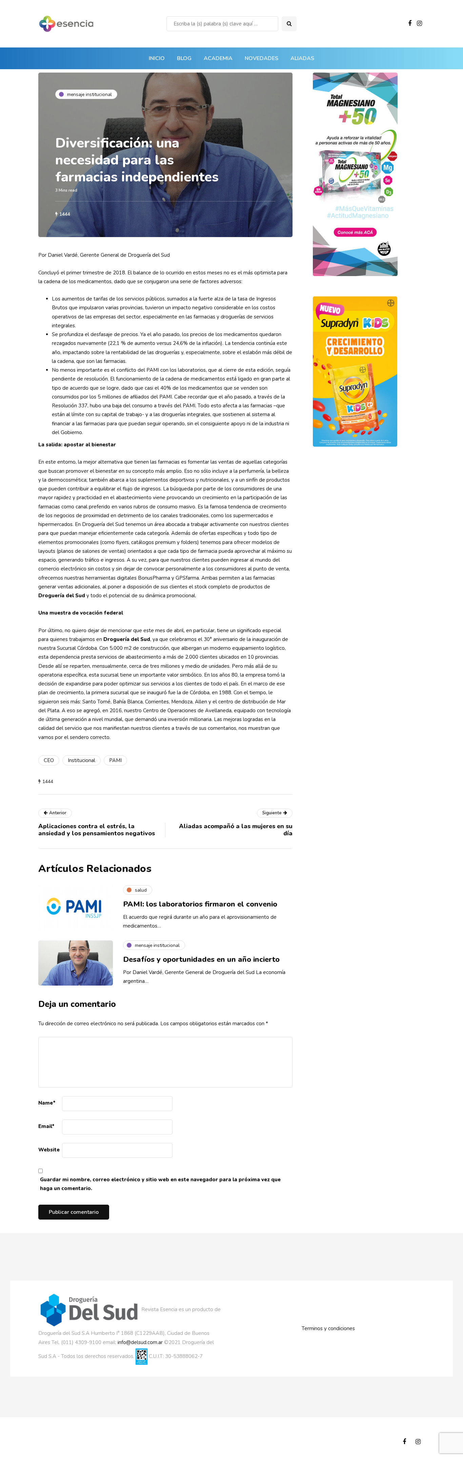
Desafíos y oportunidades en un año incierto (201, 959)
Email (46, 1126)
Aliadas (302, 58)
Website (49, 1149)
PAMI (115, 760)
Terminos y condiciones (328, 1328)
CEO (49, 760)
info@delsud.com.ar (140, 1342)
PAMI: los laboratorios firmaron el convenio (200, 904)
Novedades (261, 58)
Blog (184, 58)
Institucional (81, 760)
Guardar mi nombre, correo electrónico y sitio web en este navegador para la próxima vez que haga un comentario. (160, 1184)
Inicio (157, 58)
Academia (218, 58)
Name (47, 1103)
